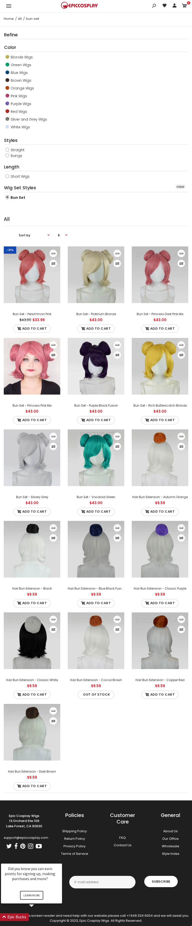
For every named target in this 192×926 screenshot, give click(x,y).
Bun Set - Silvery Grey (32, 497)
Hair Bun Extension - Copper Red (160, 680)
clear (180, 186)
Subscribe (161, 881)
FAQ (122, 837)
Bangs (16, 155)
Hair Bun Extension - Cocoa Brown (96, 680)
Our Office (170, 838)
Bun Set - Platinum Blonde (96, 314)
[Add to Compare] (53, 263)
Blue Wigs (19, 72)
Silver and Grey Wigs (28, 119)
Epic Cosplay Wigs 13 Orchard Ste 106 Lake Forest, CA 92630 (24, 821)
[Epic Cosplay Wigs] (79, 6)
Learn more (32, 895)
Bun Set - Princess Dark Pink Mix (160, 314)
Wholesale (170, 846)
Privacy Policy (75, 846)
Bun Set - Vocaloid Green (96, 497)
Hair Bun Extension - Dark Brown (32, 771)
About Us (170, 831)
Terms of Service (74, 853)
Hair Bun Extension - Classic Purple (160, 588)
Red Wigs (18, 111)
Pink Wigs (18, 96)
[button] (37, 917)
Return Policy (74, 838)
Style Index (170, 853)
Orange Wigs (22, 88)
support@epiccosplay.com (26, 837)
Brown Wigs (20, 80)
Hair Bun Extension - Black (32, 588)
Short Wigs (20, 176)
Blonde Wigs (21, 57)
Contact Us (123, 845)
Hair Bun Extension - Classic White (32, 680)
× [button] (60, 860)
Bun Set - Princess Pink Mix (32, 405)
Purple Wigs (20, 103)
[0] (184, 6)
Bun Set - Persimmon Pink (32, 314)
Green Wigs (20, 64)
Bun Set (17, 197)
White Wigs (20, 127)
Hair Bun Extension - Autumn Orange (160, 497)
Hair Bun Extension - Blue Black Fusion (96, 588)
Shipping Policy (74, 831)
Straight (17, 149)
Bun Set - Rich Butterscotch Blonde (160, 405)
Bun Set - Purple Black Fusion (96, 405)
